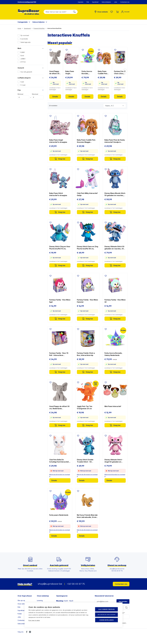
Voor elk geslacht (26, 72)
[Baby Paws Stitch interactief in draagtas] (60, 178)
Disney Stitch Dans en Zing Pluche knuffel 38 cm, (87, 247)
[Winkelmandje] (117, 12)
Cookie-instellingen (106, 620)
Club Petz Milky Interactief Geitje (87, 194)
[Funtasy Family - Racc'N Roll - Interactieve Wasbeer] (60, 338)
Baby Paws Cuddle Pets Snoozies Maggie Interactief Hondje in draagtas (102, 72)
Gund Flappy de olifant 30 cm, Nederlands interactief (54, 72)
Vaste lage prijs (25, 42)
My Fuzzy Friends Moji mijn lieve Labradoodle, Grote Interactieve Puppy (87, 516)
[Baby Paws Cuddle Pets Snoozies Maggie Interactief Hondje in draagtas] (103, 57)
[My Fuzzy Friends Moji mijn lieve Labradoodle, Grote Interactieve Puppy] (87, 500)
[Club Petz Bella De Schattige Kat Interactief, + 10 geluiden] (60, 445)
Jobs (115, 2)
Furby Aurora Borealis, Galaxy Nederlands (87, 72)
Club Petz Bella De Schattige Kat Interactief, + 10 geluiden (59, 461)
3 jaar (22, 82)
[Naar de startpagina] (28, 12)
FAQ (87, 2)
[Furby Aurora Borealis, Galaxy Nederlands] (87, 57)
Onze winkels (22, 604)
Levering (40, 600)
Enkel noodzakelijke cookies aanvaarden (106, 614)
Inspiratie (80, 2)
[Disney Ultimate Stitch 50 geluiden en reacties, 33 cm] (115, 232)
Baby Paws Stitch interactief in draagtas (58, 194)
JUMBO (22, 59)
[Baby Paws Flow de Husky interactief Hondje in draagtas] (115, 125)
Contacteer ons (124, 2)
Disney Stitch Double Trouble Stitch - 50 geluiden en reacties (85, 461)
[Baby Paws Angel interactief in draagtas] (71, 57)
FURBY (22, 52)
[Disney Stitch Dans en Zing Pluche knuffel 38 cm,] (87, 232)
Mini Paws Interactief (112, 406)
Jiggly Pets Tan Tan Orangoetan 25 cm (84, 407)
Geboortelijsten (106, 2)
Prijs (19, 90)
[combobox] (57, 12)
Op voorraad (24, 35)
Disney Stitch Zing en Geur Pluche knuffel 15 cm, (59, 247)
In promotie (24, 39)
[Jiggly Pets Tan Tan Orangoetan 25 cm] (87, 392)
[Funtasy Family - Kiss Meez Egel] (60, 285)
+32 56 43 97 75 (76, 584)
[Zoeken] (74, 12)
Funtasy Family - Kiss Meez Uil (115, 301)
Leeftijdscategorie (24, 78)
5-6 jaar (23, 85)
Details (55, 97)
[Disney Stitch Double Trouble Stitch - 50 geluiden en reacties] (87, 445)
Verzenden (123, 601)
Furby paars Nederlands (58, 515)
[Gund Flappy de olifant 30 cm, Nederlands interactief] (55, 57)
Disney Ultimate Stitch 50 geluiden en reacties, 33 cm (114, 247)
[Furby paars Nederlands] (60, 500)
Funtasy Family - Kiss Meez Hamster (87, 301)
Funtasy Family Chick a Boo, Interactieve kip (120, 72)
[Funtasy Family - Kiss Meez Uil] (115, 285)
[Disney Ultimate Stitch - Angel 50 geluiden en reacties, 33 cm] (115, 445)
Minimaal (20, 95)
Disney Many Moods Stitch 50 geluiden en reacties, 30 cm (114, 194)
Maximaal (35, 95)
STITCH (23, 62)
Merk (19, 48)
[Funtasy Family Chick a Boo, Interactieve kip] (119, 57)
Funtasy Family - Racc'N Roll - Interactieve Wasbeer (58, 354)
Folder (20, 614)
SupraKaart (95, 2)
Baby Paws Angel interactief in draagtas (70, 72)
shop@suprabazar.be (50, 584)
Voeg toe (61, 159)
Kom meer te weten (34, 620)
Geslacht (21, 68)
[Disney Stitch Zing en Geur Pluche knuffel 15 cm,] (60, 232)
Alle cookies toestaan (106, 609)
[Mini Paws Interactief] (115, 392)
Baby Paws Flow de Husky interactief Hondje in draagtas (114, 141)
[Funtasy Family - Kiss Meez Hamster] (87, 285)
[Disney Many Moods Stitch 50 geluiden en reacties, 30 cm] (115, 178)
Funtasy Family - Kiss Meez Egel (59, 301)
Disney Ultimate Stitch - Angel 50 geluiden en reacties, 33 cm (113, 461)
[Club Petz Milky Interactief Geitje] (87, 178)
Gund (22, 55)
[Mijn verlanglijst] (112, 12)
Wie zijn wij (21, 600)
